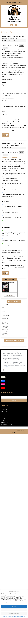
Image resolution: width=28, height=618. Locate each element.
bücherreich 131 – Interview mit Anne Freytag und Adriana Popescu (13, 144)
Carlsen (4, 82)
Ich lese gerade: (9, 279)
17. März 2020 (7, 40)
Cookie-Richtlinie (5, 616)
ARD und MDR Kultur (8, 98)
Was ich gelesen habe (5, 424)
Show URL (5, 47)
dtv (3, 90)
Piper (3, 93)
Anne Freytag (16, 165)
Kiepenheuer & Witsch (7, 101)
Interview (3, 415)
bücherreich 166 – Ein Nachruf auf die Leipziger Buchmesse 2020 (13, 37)
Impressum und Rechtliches (12, 616)
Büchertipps (3, 413)
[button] (26, 591)
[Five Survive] (5, 286)
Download (21, 45)
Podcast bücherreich (14, 21)
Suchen (14, 400)
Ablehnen (14, 609)
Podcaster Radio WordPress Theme (10, 430)
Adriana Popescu (6, 166)
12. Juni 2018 (6, 147)
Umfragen (3, 420)
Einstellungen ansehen (14, 613)
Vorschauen (3, 422)
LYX (3, 87)
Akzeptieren (14, 606)
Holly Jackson (12, 283)
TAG (2, 418)
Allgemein (3, 409)
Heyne (3, 85)
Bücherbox (3, 411)
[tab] (11, 25)
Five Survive (11, 282)
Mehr (6, 135)
